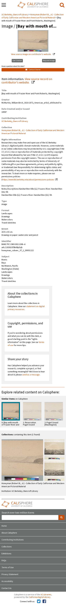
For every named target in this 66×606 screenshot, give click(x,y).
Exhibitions (6, 553)
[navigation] (4, 5)
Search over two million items (18, 512)
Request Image (49, 60)
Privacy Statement (10, 574)
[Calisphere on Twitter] (39, 601)
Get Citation (17, 60)
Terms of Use (8, 567)
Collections (7, 546)
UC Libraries (46, 594)
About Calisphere (9, 532)
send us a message (31, 374)
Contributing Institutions (13, 539)
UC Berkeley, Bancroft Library (15, 14)
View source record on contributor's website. (27, 81)
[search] (62, 5)
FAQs (4, 560)
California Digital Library (39, 597)
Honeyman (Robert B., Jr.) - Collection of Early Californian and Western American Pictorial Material (33, 16)
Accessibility (7, 581)
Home (4, 525)
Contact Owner (34, 69)
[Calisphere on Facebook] (44, 601)
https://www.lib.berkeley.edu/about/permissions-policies (28, 179)
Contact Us (7, 588)
